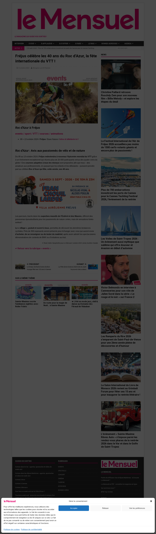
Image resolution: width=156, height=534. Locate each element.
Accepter (73, 508)
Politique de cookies (12, 529)
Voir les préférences (137, 508)
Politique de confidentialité (31, 529)
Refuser (105, 508)
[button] (151, 501)
